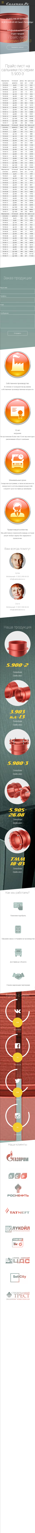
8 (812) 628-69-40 (9, 22)
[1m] (17, 1047)
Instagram (17, 1134)
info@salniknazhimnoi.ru (17, 30)
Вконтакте (17, 1030)
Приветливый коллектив (17, 530)
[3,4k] (17, 1012)
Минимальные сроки (17, 480)
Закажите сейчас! (17, 47)
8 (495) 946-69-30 (14, 19)
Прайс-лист (17, 675)
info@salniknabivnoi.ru (17, 579)
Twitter (17, 1100)
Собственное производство (17, 383)
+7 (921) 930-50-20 (22, 576)
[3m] (17, 1117)
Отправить (17, 333)
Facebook (17, 1065)
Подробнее (17, 672)
